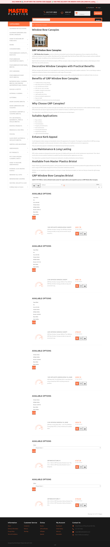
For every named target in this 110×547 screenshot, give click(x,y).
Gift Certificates (44, 528)
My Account (91, 7)
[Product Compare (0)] (64, 185)
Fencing (12, 134)
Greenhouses (14, 148)
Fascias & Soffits (15, 89)
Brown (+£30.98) (37, 359)
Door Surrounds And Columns (17, 106)
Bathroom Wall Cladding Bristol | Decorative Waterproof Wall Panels (18, 83)
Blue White (35, 212)
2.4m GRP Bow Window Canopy (57, 279)
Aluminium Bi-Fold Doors (18, 28)
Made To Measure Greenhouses (15, 163)
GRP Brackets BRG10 (53, 460)
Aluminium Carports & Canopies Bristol (17, 112)
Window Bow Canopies (17, 179)
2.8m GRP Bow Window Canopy (57, 332)
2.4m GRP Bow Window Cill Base (57, 422)
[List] (34, 185)
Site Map (26, 531)
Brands (42, 526)
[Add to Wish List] (81, 233)
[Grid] (38, 185)
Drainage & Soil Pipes (17, 130)
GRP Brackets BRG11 (53, 499)
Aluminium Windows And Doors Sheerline (18, 33)
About (9, 526)
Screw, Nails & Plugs (16, 187)
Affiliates (42, 531)
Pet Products (14, 152)
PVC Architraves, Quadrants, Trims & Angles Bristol (16, 119)
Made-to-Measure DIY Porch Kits (17, 39)
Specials (42, 534)
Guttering (13, 97)
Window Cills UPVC (16, 174)
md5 (55, 545)
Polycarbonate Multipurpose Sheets (17, 60)
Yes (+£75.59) (36, 307)
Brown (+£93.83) (37, 314)
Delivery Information (13, 528)
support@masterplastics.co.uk (82, 532)
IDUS (15, 543)
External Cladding (16, 93)
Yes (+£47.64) (36, 254)
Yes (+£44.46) (36, 202)
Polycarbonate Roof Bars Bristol (18, 66)
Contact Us (26, 526)
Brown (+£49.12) (37, 209)
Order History (59, 528)
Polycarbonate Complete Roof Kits (18, 54)
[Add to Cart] (77, 233)
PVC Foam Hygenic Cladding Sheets (16, 157)
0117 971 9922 (51, 12)
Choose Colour (36, 204)
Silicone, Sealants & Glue (18, 183)
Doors (12, 44)
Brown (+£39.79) (37, 404)
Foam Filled (35, 197)
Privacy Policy (11, 531)
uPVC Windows (14, 71)
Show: (97, 184)
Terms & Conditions (12, 534)
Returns (26, 528)
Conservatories (15, 49)
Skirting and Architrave (18, 144)
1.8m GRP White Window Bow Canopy (59, 227)
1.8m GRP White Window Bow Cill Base (59, 377)
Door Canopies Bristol (17, 101)
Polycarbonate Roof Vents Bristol (17, 76)
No (34, 200)
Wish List (58, 531)
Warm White (36, 214)
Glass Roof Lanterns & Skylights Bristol (17, 139)
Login (99, 7)
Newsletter (59, 534)
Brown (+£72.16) (37, 262)
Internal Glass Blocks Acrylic (17, 169)
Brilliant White (36, 207)
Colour (34, 445)
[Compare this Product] (85, 233)
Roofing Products (16, 126)
